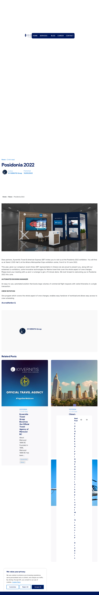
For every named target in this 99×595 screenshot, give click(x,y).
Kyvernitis (24, 459)
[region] (25, 580)
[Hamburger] (20, 35)
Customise (12, 587)
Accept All (38, 587)
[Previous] (81, 419)
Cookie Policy (16, 582)
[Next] (86, 419)
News (4, 160)
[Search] (78, 35)
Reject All (25, 587)
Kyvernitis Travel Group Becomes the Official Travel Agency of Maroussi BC (24, 424)
